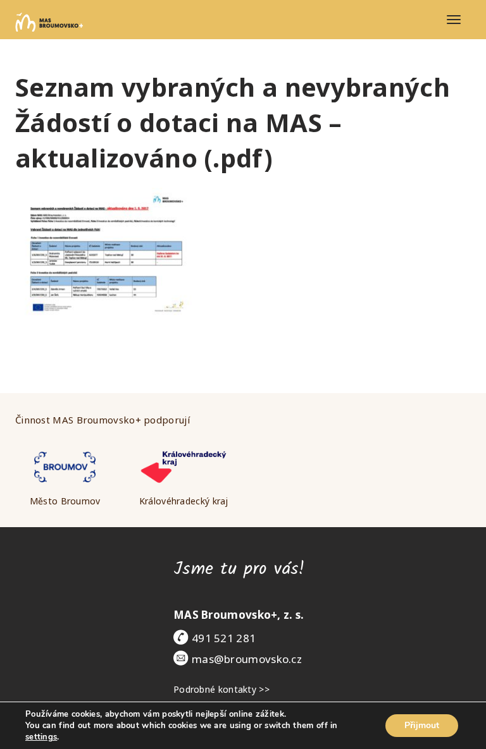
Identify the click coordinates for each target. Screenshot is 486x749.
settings (41, 737)
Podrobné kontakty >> (221, 689)
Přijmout (421, 725)
